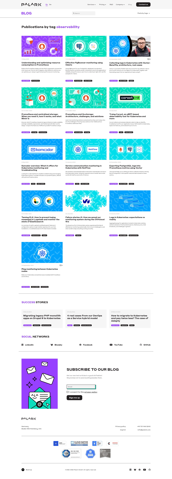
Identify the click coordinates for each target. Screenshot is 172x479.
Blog (130, 4)
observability (25, 80)
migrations (36, 325)
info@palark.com (144, 430)
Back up (29, 470)
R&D (111, 4)
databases (69, 80)
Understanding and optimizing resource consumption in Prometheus (41, 63)
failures (78, 235)
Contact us (143, 4)
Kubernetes (113, 80)
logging (131, 80)
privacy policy (90, 392)
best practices (133, 235)
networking (45, 286)
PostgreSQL (78, 80)
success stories (86, 325)
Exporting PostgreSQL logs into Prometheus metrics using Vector (125, 167)
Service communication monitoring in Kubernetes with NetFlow (83, 167)
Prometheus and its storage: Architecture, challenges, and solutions (84, 115)
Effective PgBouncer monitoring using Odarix (84, 63)
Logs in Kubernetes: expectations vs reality (127, 218)
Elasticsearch (36, 235)
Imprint (123, 430)
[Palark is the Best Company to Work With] (97, 443)
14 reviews (115, 444)
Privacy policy (120, 426)
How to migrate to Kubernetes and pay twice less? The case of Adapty (129, 318)
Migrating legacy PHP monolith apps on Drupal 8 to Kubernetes (42, 317)
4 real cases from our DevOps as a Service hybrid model (84, 317)
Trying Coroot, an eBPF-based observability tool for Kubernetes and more (127, 116)
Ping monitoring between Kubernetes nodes (40, 270)
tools (121, 132)
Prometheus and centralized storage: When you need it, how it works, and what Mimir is (41, 116)
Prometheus (35, 80)
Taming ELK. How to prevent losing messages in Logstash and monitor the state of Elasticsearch (40, 219)
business (76, 325)
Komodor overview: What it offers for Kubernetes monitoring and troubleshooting (40, 168)
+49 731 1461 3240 (143, 426)
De (50, 4)
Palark (70, 325)
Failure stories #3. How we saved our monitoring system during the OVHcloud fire (85, 219)
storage (34, 132)
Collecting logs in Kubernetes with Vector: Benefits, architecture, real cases (129, 64)
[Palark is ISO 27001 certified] (71, 453)
